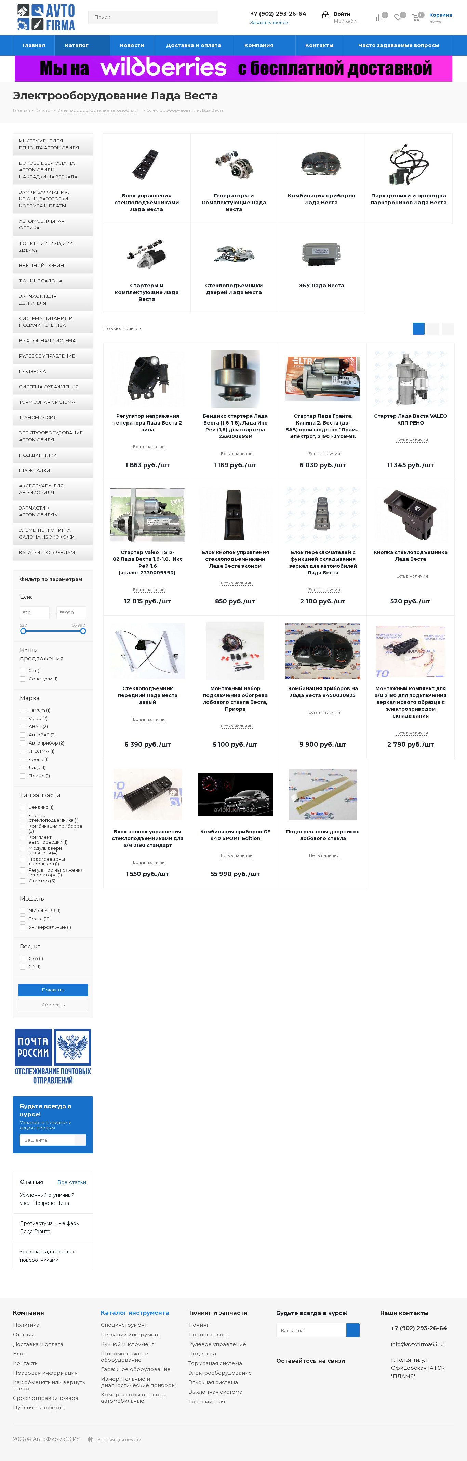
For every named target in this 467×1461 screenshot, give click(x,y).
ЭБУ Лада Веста (321, 285)
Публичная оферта (39, 1407)
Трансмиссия (206, 1401)
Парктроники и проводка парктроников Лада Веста (409, 199)
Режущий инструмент (130, 1334)
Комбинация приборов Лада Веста (321, 199)
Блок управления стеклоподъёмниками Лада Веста (147, 202)
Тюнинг (198, 1325)
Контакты (26, 1363)
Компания (28, 1312)
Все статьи (71, 1182)
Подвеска (202, 1353)
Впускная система (213, 1382)
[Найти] (210, 17)
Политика (26, 1325)
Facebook (300, 1376)
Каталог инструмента (135, 1312)
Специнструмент (124, 1325)
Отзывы (23, 1334)
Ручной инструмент (127, 1344)
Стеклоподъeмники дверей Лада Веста (234, 288)
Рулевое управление (217, 1344)
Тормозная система (215, 1363)
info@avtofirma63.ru (417, 1344)
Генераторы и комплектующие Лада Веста (234, 202)
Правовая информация (45, 1372)
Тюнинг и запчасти (218, 1312)
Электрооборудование (220, 1372)
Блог (19, 1353)
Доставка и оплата (38, 1344)
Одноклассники (317, 1376)
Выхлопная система (215, 1392)
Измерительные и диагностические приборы (138, 1382)
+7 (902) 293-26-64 (278, 14)
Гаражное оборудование (136, 1369)
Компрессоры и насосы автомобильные (133, 1397)
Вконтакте (283, 1376)
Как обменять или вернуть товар (49, 1385)
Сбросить (53, 1004)
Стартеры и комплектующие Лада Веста (147, 292)
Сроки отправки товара (45, 1398)
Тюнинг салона (209, 1334)
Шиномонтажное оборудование (124, 1356)
